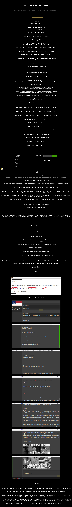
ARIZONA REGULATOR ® (31, 153)
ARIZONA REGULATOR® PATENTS (27, 10)
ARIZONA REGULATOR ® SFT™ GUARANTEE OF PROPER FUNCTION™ (40, 10)
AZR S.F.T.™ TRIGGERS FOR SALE (18, 10)
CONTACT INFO (16, 162)
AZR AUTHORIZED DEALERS (52, 10)
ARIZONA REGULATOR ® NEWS (37, 17)
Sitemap (16, 166)
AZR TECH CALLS (17, 158)
